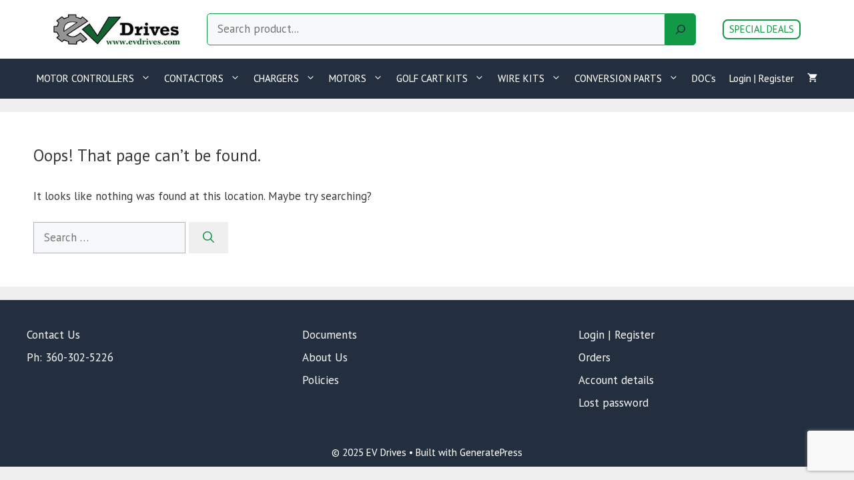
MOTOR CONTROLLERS (85, 78)
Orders (594, 357)
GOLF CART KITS (432, 78)
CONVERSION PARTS (618, 78)
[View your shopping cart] (812, 79)
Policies (320, 380)
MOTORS (347, 78)
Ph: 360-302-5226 (70, 357)
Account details (616, 380)
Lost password (613, 402)
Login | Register (761, 78)
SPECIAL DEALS (761, 29)
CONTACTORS (194, 78)
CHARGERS (276, 78)
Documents (329, 334)
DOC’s (704, 78)
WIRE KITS (521, 78)
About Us (325, 357)
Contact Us (53, 334)
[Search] (680, 29)
